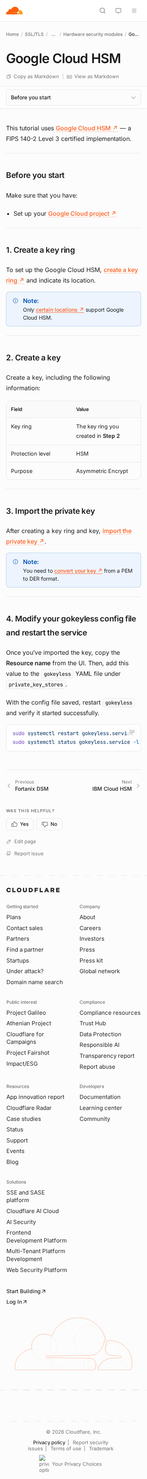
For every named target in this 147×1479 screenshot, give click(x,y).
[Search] (102, 10)
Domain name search (34, 982)
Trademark (101, 1448)
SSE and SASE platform (25, 1196)
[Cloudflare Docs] (14, 10)
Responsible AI (99, 1044)
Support (17, 1140)
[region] (73, 440)
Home (12, 34)
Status (14, 1129)
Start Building (23, 1291)
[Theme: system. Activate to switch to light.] (118, 11)
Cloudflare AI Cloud (32, 1211)
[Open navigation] (134, 10)
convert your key (78, 570)
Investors (92, 938)
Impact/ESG (22, 1063)
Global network (100, 971)
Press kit (91, 960)
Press (87, 949)
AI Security (21, 1222)
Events (15, 1150)
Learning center (101, 1107)
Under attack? (25, 971)
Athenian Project (28, 1023)
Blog (12, 1161)
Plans (13, 917)
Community (95, 1118)
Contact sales (24, 928)
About (87, 917)
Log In (14, 1301)
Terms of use (66, 1448)
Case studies (23, 1118)
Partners (17, 938)
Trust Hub (93, 1023)
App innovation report (35, 1096)
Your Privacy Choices (77, 1464)
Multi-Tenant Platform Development (35, 1255)
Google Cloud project (82, 213)
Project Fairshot (27, 1052)
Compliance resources (110, 1012)
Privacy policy (49, 1442)
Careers (90, 928)
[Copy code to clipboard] (132, 733)
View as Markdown (96, 76)
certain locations (60, 309)
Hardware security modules (92, 34)
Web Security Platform (36, 1269)
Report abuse (97, 1066)
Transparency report (107, 1055)
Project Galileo (26, 1012)
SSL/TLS (34, 34)
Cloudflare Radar (29, 1107)
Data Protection (100, 1034)
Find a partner (25, 949)
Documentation (100, 1096)
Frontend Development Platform (36, 1236)
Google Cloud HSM (87, 128)
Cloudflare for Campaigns (25, 1038)
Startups (17, 960)
